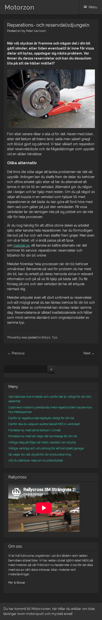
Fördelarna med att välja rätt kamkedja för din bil (42, 436)
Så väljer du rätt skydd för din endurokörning (39, 454)
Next (89, 353)
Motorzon (19, 7)
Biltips (46, 337)
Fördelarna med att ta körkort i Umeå (34, 430)
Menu (93, 7)
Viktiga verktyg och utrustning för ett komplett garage (46, 448)
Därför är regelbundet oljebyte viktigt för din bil (41, 418)
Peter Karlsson (36, 31)
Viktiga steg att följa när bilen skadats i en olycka (42, 442)
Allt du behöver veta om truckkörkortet (35, 460)
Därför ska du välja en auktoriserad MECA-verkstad (44, 424)
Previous (16, 353)
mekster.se (21, 245)
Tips (54, 337)
